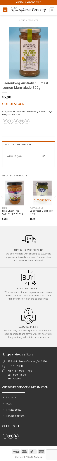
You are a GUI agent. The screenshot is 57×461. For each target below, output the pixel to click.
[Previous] (2, 203)
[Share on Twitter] (16, 121)
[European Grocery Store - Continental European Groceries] (28, 10)
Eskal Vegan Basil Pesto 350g (41, 212)
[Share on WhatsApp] (5, 121)
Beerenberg (32, 111)
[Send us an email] (10, 436)
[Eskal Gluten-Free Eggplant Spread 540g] (14, 193)
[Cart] (52, 9)
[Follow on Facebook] (5, 436)
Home (22, 20)
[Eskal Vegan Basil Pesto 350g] (42, 193)
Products (33, 20)
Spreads (43, 111)
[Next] (54, 203)
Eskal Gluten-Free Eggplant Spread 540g (12, 212)
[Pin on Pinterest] (26, 121)
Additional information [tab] (18, 144)
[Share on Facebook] (10, 121)
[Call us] (16, 436)
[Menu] (5, 10)
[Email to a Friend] (21, 121)
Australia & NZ (19, 111)
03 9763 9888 (15, 366)
